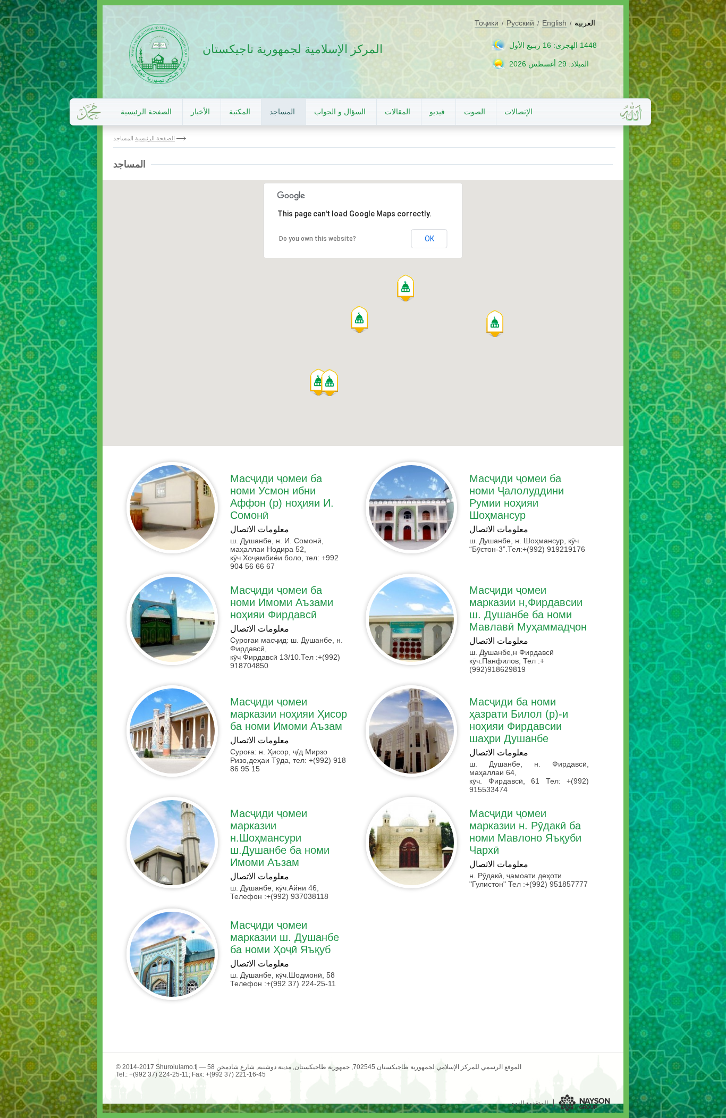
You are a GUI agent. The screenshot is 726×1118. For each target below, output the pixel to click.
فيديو (437, 111)
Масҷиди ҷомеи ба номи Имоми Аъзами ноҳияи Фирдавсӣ (281, 602)
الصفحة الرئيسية (146, 111)
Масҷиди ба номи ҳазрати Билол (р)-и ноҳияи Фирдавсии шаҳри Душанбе (518, 720)
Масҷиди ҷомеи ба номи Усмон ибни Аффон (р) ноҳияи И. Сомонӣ (282, 497)
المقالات (397, 111)
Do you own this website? (317, 238)
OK (429, 238)
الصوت (474, 111)
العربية (585, 23)
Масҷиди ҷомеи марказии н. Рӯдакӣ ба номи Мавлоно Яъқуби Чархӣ (525, 832)
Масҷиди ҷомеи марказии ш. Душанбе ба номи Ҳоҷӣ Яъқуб (284, 937)
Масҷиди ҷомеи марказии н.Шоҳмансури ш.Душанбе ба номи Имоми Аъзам (280, 838)
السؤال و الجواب (340, 111)
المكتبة (239, 111)
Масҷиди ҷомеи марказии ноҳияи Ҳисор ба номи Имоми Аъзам (288, 714)
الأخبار (200, 111)
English (554, 23)
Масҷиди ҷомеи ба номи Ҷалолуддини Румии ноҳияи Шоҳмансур (516, 497)
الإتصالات (518, 111)
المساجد (282, 111)
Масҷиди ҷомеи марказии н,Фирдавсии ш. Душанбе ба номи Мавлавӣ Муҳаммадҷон (528, 608)
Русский (520, 23)
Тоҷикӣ (487, 23)
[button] (318, 382)
